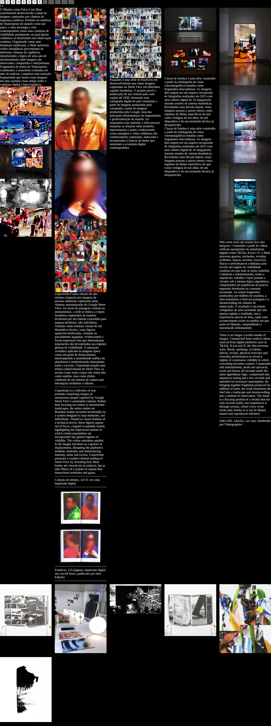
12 (64, 2)
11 (58, 2)
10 (51, 2)
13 (71, 2)
